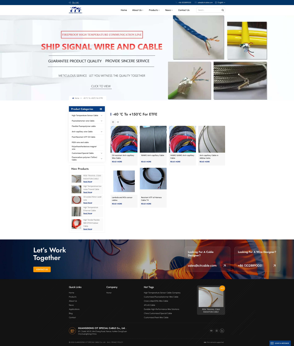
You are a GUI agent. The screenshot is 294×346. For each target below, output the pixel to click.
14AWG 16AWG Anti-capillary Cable (182, 156)
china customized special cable (158, 313)
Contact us (183, 10)
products (153, 10)
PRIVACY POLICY (117, 342)
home (71, 293)
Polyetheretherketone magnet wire (84, 147)
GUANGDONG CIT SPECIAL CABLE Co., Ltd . (102, 328)
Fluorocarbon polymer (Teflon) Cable (84, 158)
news (168, 10)
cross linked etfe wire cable (156, 301)
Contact (72, 317)
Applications (74, 309)
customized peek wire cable (156, 317)
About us (137, 10)
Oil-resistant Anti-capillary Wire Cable (123, 156)
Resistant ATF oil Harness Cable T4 (151, 198)
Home (124, 10)
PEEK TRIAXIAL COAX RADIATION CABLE (211, 310)
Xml (108, 342)
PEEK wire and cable (80, 142)
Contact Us (42, 269)
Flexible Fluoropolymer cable (84, 126)
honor (109, 293)
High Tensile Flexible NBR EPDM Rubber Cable (91, 223)
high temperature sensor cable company (162, 293)
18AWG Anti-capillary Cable (152, 155)
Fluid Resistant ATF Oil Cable (83, 137)
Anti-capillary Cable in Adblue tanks (209, 156)
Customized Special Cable (83, 153)
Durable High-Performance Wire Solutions (161, 309)
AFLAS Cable (149, 305)
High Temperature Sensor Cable (85, 115)
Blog (71, 313)
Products (72, 297)
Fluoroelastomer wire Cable (83, 121)
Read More (87, 182)
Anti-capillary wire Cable (82, 132)
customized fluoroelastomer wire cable (161, 297)
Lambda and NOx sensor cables (122, 198)
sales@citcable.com (205, 2)
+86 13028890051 (184, 2)
